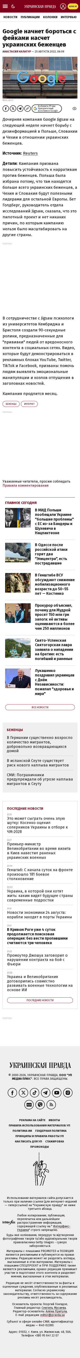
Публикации (30, 17)
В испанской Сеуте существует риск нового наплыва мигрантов (38, 763)
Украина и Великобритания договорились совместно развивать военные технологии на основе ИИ (40, 983)
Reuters (30, 153)
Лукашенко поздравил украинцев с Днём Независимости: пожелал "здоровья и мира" (54, 682)
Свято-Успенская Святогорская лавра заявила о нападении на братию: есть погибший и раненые (54, 649)
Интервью (69, 17)
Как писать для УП (28, 1141)
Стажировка (54, 1141)
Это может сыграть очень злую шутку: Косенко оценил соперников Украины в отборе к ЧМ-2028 (37, 825)
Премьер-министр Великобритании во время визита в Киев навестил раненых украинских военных (39, 851)
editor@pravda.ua (52, 1315)
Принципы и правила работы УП (39, 1136)
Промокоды (39, 1146)
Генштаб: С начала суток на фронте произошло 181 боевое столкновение (40, 874)
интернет (29, 404)
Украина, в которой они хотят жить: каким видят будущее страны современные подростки (40, 895)
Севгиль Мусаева (54, 1308)
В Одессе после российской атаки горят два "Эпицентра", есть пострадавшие (51, 554)
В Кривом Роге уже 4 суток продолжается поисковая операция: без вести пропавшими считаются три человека (37, 936)
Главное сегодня (21, 503)
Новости (10, 17)
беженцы (11, 404)
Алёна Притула (56, 1311)
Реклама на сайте (32, 1120)
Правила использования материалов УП (39, 1125)
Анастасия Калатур (17, 51)
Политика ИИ (22, 1130)
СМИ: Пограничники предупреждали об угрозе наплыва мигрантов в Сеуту (40, 779)
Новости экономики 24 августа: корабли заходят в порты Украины (39, 914)
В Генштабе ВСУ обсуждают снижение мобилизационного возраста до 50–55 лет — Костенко (55, 584)
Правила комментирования (26, 485)
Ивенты (54, 1120)
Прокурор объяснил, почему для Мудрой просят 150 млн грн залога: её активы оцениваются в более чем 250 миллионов (54, 617)
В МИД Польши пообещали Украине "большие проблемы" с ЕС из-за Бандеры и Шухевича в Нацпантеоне (54, 521)
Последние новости (25, 809)
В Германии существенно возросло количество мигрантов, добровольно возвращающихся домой (40, 744)
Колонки (50, 17)
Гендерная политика (51, 1130)
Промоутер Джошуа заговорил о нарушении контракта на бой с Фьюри (37, 959)
